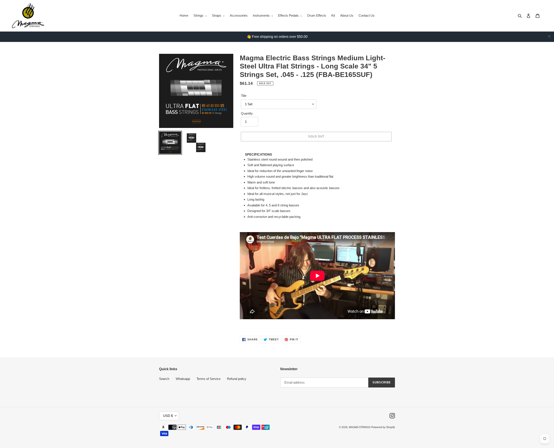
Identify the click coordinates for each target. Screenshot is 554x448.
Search (164, 379)
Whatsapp (183, 379)
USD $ (168, 416)
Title (243, 95)
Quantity (247, 113)
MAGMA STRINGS (359, 427)
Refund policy (236, 379)
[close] (549, 36)
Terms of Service (208, 379)
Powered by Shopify (383, 427)
